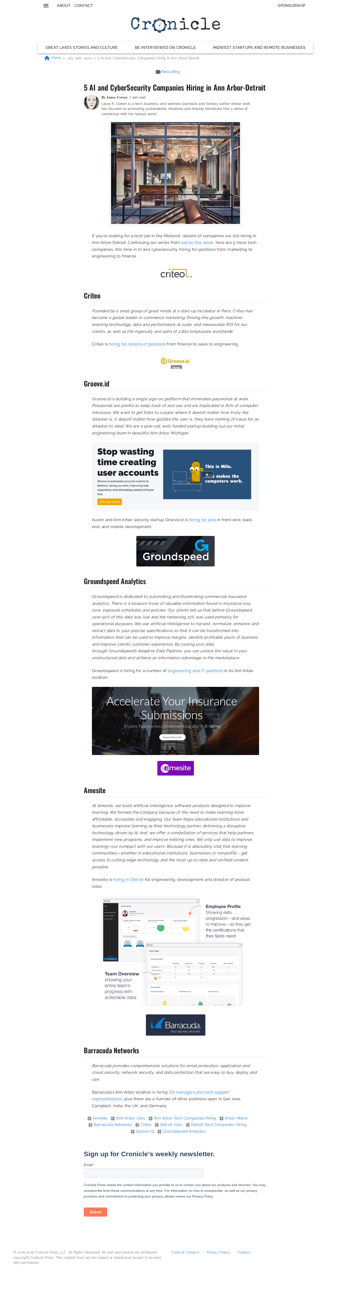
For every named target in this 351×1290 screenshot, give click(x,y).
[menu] (46, 5)
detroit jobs (171, 1124)
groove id (145, 1131)
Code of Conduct (185, 1252)
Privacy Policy (218, 1252)
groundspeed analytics (184, 1131)
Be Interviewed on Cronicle (165, 47)
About (63, 5)
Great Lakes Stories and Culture (82, 47)
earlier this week (197, 242)
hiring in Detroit (128, 879)
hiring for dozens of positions (137, 344)
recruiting (171, 71)
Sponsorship (291, 5)
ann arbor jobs (130, 1118)
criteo (146, 1124)
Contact (83, 5)
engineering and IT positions (195, 670)
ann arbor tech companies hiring (185, 1118)
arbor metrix (236, 1118)
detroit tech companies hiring (218, 1124)
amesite (100, 1118)
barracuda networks (113, 1124)
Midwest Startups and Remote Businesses (259, 47)
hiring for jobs (202, 519)
